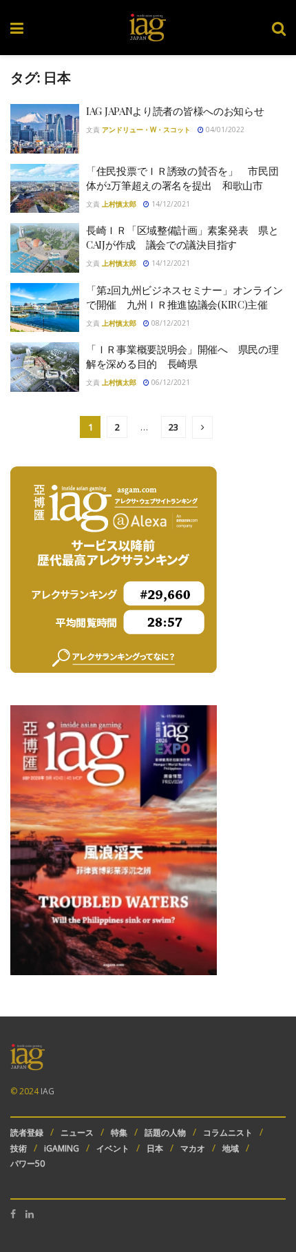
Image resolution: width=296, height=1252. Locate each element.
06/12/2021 (169, 382)
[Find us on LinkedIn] (29, 1214)
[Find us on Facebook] (13, 1214)
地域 (230, 1148)
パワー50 (27, 1163)
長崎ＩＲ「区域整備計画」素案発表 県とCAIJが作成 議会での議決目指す (182, 237)
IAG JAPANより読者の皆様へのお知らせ (175, 111)
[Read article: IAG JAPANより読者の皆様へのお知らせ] (44, 129)
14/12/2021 (169, 204)
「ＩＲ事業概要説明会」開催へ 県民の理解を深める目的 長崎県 (182, 356)
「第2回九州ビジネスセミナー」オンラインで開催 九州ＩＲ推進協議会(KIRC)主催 (184, 297)
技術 (18, 1148)
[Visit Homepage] (147, 27)
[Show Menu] (16, 27)
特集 (119, 1132)
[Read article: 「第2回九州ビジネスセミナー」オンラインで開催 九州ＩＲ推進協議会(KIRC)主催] (44, 308)
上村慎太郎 (119, 204)
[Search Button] (279, 27)
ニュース (77, 1132)
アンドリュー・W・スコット (146, 129)
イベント (112, 1148)
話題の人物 (165, 1132)
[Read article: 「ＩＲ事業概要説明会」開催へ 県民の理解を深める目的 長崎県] (44, 367)
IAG (47, 1091)
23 (173, 427)
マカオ (192, 1148)
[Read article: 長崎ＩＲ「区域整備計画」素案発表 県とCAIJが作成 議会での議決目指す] (44, 248)
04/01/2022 (224, 129)
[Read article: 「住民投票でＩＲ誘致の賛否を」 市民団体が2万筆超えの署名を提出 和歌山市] (44, 188)
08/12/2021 (169, 323)
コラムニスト (228, 1132)
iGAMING (61, 1148)
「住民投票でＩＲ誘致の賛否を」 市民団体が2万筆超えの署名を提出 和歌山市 (182, 178)
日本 (155, 1148)
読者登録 (26, 1132)
